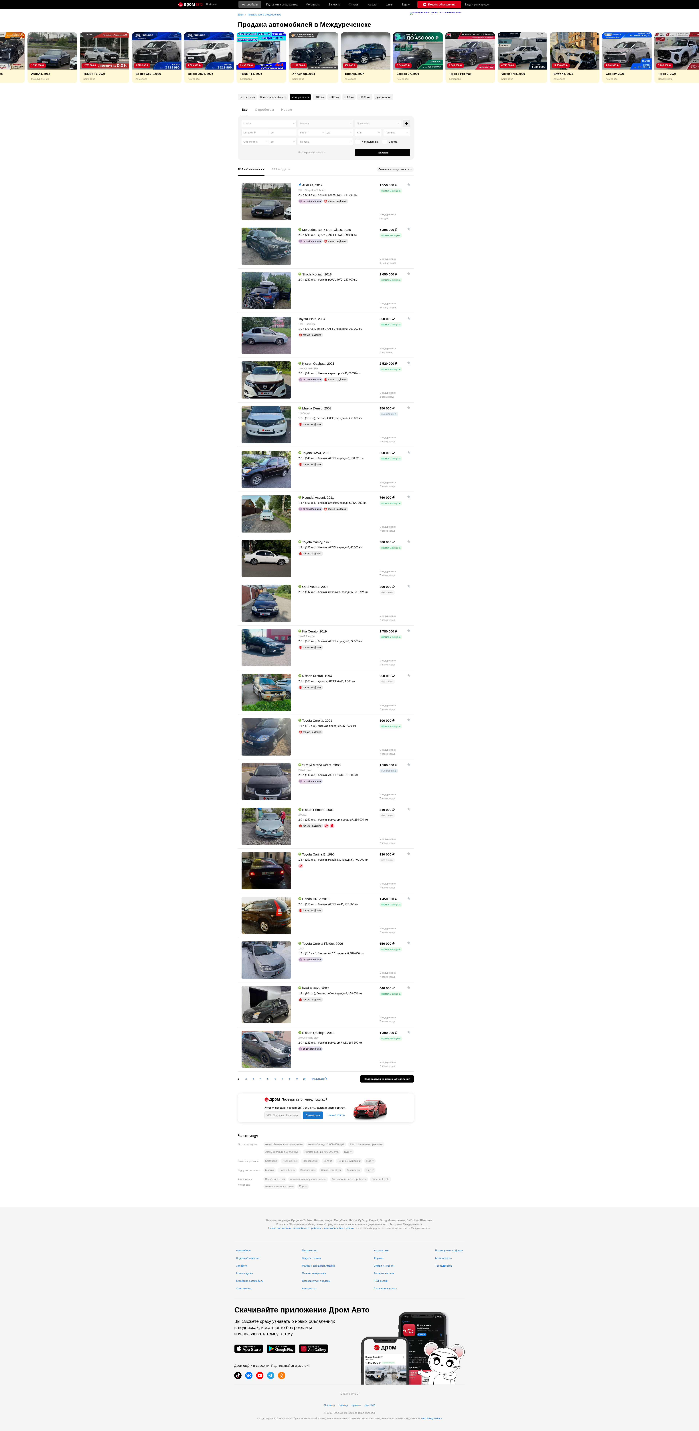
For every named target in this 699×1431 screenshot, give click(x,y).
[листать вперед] (688, 57)
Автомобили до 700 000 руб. (322, 1151)
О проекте (329, 1405)
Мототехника (309, 1250)
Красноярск (353, 1169)
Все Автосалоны (275, 1179)
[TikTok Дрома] (238, 1375)
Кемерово (271, 1160)
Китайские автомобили (249, 1280)
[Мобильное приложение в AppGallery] (313, 1348)
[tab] (245, 111)
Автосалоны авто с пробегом (349, 1179)
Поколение (363, 123)
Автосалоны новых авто (279, 1186)
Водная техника (311, 1258)
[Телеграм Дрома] (270, 1375)
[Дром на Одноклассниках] (281, 1375)
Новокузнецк (290, 1160)
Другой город (383, 97)
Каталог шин (381, 1250)
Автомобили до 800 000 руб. (282, 1151)
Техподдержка (443, 1265)
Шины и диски (244, 1273)
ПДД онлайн (381, 1280)
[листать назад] (11, 57)
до (328, 132)
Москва (213, 4)
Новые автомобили (279, 1228)
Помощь (343, 1405)
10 (304, 1078)
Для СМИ (370, 1405)
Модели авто (348, 1393)
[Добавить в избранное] (408, 184)
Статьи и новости (384, 1265)
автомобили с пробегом (307, 1228)
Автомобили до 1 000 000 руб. (326, 1144)
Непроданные (370, 141)
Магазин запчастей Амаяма (318, 1265)
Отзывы (354, 4)
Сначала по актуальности (393, 169)
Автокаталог (309, 1288)
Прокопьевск (310, 1160)
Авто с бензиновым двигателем (284, 1144)
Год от (304, 132)
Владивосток (307, 1169)
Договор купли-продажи (316, 1280)
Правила (356, 1405)
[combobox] (269, 123)
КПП (359, 132)
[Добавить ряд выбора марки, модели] (406, 123)
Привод (304, 141)
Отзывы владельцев (314, 1273)
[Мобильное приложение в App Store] (248, 1348)
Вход (477, 4)
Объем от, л (250, 141)
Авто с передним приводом (366, 1144)
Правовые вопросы (385, 1288)
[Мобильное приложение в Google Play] (281, 1348)
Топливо (390, 132)
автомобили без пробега (339, 1228)
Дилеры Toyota (380, 1179)
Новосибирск (287, 1169)
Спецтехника (244, 1288)
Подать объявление (248, 1258)
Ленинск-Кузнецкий (349, 1160)
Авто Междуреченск (431, 1418)
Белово (327, 1160)
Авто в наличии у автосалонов (308, 1179)
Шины (389, 4)
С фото (393, 141)
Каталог (372, 4)
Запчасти (334, 4)
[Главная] (190, 4)
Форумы (379, 1258)
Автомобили (250, 4)
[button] (348, 1151)
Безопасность (443, 1258)
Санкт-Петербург (331, 1169)
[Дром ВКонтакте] (248, 1375)
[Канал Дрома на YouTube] (259, 1375)
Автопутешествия (384, 1273)
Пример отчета (336, 1114)
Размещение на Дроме (449, 1250)
